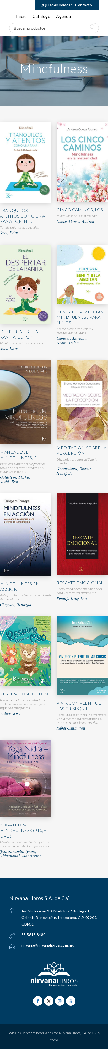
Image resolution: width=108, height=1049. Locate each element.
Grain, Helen (68, 343)
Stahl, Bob (9, 481)
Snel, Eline (9, 233)
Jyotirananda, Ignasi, (18, 851)
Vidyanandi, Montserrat (20, 856)
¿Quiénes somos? (56, 5)
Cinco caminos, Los (80, 209)
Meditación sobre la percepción (82, 450)
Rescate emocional (80, 582)
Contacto (83, 5)
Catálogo (41, 16)
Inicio (21, 16)
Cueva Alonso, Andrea (75, 221)
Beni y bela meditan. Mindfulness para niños (81, 317)
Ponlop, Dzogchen (72, 598)
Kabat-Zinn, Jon (71, 728)
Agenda (63, 16)
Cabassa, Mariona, (72, 338)
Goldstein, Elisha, (15, 477)
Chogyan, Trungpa (15, 604)
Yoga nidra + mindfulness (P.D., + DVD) (23, 830)
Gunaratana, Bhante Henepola (74, 471)
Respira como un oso (25, 693)
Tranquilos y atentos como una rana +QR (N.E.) (22, 216)
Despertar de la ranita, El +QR (19, 334)
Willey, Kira (10, 713)
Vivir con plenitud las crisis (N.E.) (79, 705)
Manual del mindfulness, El (19, 454)
